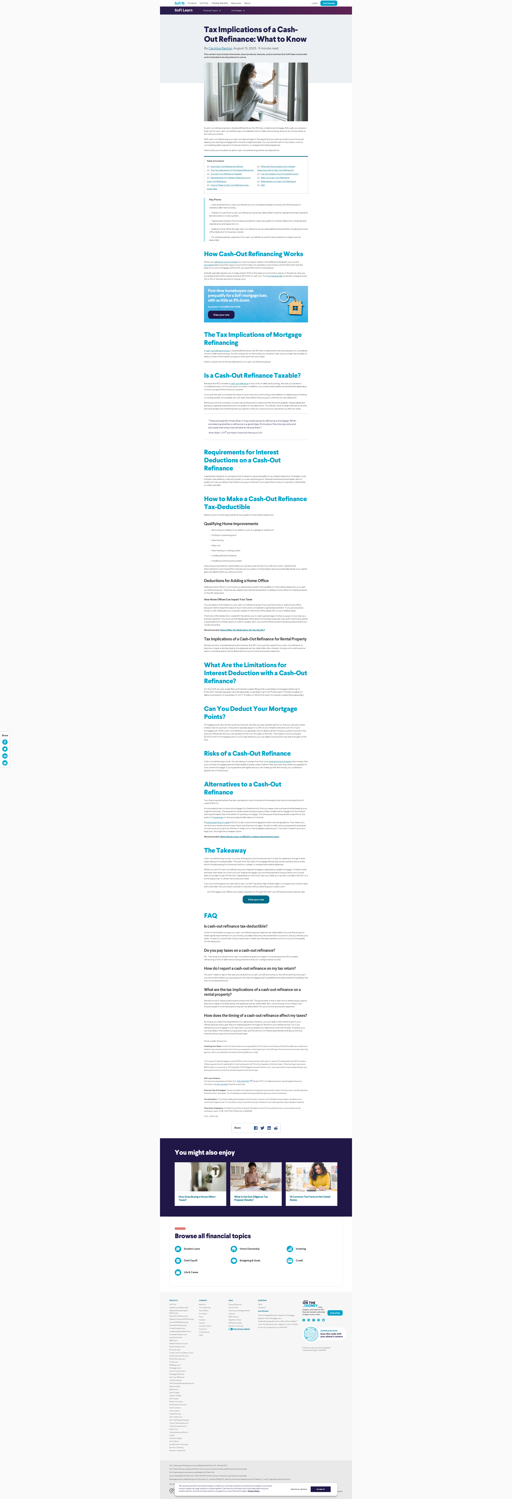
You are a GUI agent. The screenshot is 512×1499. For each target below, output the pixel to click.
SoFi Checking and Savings (179, 1420)
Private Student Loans (177, 1328)
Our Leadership (205, 1307)
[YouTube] (323, 1320)
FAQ (263, 185)
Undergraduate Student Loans (180, 1331)
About (247, 3)
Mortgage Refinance (176, 1374)
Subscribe (335, 1313)
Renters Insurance (176, 1402)
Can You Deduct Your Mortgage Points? (280, 174)
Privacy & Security (235, 1304)
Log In (315, 3)
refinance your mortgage (225, 262)
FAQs (201, 1335)
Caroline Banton (220, 48)
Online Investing (175, 1380)
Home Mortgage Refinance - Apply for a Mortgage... (276, 1315)
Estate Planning (175, 1414)
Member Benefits (220, 3)
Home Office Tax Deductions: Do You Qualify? (242, 630)
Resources (236, 3)
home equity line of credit (217, 822)
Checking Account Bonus (178, 1432)
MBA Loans (173, 1340)
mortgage (208, 265)
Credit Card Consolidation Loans (181, 1353)
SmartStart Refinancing (177, 1325)
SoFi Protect (174, 1399)
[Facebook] (256, 1128)
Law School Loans (175, 1337)
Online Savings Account (178, 1426)
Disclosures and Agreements (239, 1311)
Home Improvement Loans (179, 1356)
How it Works (204, 1311)
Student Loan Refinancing (178, 1307)
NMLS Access (234, 1317)
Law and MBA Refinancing (178, 1322)
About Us (202, 1304)
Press (201, 1317)
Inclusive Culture (205, 1326)
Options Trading (175, 1396)
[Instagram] (318, 1320)
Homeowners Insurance (178, 1405)
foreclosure (217, 817)
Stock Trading (174, 1392)
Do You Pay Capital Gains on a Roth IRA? (272, 1327)
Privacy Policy (254, 1491)
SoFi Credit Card (175, 1417)
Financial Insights (175, 1438)
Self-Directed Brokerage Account (181, 1383)
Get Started (329, 3)
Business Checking (176, 1447)
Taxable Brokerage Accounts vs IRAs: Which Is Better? (277, 1321)
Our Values (203, 1314)
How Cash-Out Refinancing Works (227, 166)
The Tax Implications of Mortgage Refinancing (232, 170)
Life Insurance (174, 1411)
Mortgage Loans (175, 1368)
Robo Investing (174, 1386)
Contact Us (203, 1329)
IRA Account (173, 1389)
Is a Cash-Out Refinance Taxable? (226, 174)
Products (192, 3)
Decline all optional (299, 1489)
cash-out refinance (239, 383)
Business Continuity (236, 1326)
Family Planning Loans (177, 1359)
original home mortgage (280, 761)
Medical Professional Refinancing (181, 1319)
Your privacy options (241, 1329)
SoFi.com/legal (222, 1084)
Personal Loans (175, 1350)
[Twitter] (262, 1128)
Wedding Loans (175, 1365)
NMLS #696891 (243, 1081)
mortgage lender (275, 276)
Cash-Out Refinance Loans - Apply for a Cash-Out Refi (278, 1324)
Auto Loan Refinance (176, 1377)
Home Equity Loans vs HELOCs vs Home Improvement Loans (249, 836)
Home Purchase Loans (177, 1371)
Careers (202, 1323)
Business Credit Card (177, 1451)
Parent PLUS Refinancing (178, 1316)
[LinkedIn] (269, 1128)
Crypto (172, 1435)
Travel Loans (173, 1362)
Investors (202, 1320)
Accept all (321, 1489)
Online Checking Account (178, 1423)
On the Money (204, 1332)
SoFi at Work (174, 1441)
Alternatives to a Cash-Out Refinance (278, 181)
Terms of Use (233, 1307)
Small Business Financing (178, 1444)
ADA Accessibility (235, 1323)
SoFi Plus (204, 3)
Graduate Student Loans (178, 1334)
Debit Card (173, 1429)
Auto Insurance (174, 1408)
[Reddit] (276, 1128)
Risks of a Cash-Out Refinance (275, 177)
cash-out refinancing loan (218, 350)
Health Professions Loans (178, 1344)
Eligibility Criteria (235, 1320)
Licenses (232, 1314)
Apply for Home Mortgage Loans (270, 1318)
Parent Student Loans (177, 1347)
